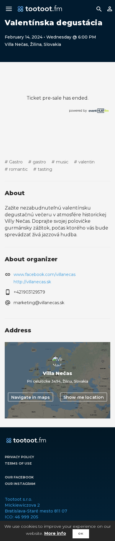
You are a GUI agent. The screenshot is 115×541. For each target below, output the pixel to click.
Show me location (83, 397)
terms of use (18, 463)
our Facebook (19, 477)
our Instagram (20, 484)
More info (55, 533)
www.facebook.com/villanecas (44, 274)
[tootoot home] (26, 440)
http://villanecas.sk (32, 281)
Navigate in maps (30, 397)
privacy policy (19, 457)
